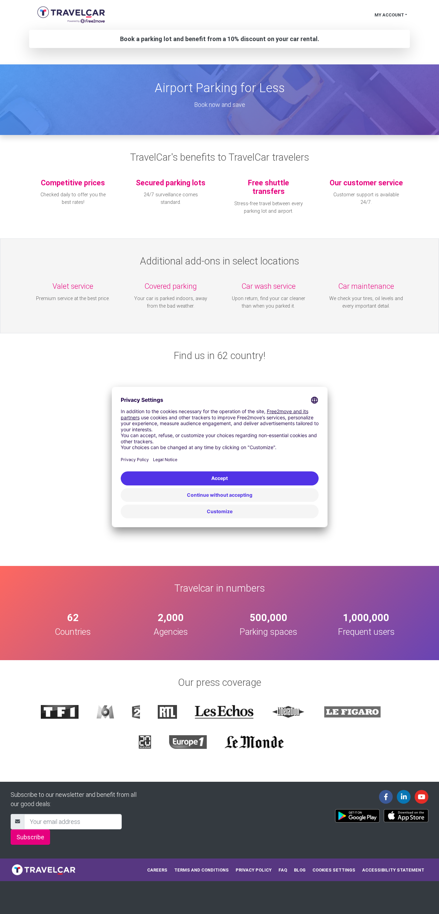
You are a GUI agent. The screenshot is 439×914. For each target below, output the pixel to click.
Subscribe (30, 837)
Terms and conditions (201, 870)
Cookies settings (333, 870)
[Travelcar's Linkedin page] (404, 797)
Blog (300, 870)
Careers (157, 870)
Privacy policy (254, 870)
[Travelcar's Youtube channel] (421, 797)
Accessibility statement (393, 870)
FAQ (282, 870)
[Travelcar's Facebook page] (386, 797)
